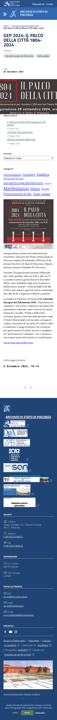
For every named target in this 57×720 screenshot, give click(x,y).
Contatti (49, 3)
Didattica (43, 174)
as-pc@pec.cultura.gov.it (15, 596)
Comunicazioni (12, 174)
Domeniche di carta (14, 179)
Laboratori (48, 183)
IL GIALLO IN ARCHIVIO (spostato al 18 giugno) (26, 123)
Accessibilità (10, 645)
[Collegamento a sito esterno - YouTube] (10, 631)
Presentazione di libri (18, 194)
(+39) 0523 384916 (13, 546)
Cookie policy (40, 712)
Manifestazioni (16, 188)
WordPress (43, 645)
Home (6, 25)
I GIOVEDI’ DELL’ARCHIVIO (20, 132)
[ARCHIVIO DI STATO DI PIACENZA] (13, 13)
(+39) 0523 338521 (13, 536)
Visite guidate (43, 55)
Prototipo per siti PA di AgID (17, 654)
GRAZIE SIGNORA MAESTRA (21, 139)
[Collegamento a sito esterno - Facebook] (5, 631)
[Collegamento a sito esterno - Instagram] (16, 631)
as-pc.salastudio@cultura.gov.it (19, 615)
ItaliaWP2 (23, 650)
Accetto (27, 712)
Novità (45, 189)
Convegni (29, 174)
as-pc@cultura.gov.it (14, 606)
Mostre (35, 188)
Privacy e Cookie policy (14, 640)
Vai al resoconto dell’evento (18, 342)
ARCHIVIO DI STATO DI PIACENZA (28, 416)
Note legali (34, 640)
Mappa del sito (38, 3)
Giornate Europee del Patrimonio (25, 25)
